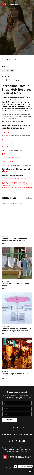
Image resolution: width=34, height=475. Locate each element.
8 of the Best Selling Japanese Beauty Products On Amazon (14, 239)
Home (10, 428)
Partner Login (28, 434)
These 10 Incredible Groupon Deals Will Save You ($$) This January (16, 329)
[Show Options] (24, 409)
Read (24, 428)
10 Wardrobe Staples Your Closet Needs (15, 284)
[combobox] (10, 409)
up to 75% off (9, 158)
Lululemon (6, 132)
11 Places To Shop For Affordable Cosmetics (13, 182)
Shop (14, 431)
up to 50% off (8, 136)
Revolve (5, 146)
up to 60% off (7, 165)
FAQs (20, 434)
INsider (19, 431)
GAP (3, 154)
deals (20, 122)
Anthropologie (7, 161)
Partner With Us (12, 434)
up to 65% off (8, 150)
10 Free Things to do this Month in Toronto (16, 374)
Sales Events (17, 428)
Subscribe (9, 419)
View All (29, 198)
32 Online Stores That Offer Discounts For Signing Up (16, 177)
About (4, 434)
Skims (4, 139)
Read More (4, 243)
